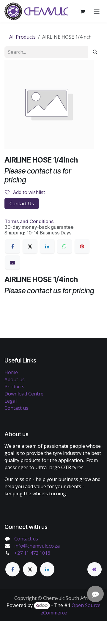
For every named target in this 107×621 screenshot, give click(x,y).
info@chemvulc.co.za (37, 546)
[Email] (12, 262)
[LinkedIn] (47, 246)
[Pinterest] (82, 246)
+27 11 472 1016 (32, 553)
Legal (10, 401)
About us (14, 379)
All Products (22, 37)
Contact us (16, 408)
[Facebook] (12, 246)
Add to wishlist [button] (28, 192)
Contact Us (22, 203)
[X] (30, 246)
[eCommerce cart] (82, 11)
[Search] (95, 52)
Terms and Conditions (29, 221)
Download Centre (23, 393)
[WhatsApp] (64, 246)
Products (14, 386)
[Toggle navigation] (97, 11)
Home (11, 372)
